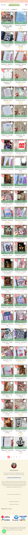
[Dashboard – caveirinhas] (20, 334)
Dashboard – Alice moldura (20, 135)
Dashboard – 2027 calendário (7, 83)
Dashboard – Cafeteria (20, 271)
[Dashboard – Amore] (20, 145)
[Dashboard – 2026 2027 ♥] (7, 57)
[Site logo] (14, 4)
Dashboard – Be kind (7, 203)
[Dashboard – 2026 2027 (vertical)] (20, 37)
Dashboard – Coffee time (7, 450)
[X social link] (11, 1)
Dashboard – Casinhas (20, 307)
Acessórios (7, 9)
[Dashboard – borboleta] (20, 213)
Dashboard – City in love (7, 378)
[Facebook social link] (9, 1)
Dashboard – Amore (20, 153)
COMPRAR (7, 22)
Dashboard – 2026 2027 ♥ (7, 64)
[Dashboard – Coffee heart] (20, 405)
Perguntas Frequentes (14, 501)
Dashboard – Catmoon (20, 324)
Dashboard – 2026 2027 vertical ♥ (20, 65)
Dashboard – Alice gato (7, 135)
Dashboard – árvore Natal (7, 169)
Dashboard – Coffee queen (21, 431)
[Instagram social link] (13, 1)
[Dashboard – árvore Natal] (7, 162)
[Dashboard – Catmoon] (20, 316)
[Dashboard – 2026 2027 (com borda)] (7, 37)
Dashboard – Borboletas (7, 238)
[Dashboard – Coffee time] (7, 443)
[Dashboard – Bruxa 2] (7, 247)
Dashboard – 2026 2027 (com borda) (7, 45)
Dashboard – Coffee (21, 378)
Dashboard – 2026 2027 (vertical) (20, 45)
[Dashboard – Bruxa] (20, 231)
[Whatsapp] (4, 531)
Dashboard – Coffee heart (20, 412)
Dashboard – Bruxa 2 (7, 255)
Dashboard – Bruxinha (21, 255)
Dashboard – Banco (7, 187)
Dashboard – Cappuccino (7, 307)
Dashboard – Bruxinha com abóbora (7, 272)
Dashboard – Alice (7, 100)
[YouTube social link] (15, 1)
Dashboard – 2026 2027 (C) (20, 26)
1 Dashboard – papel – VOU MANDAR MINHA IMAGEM (7, 27)
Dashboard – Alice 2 (20, 100)
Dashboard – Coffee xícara (21, 451)
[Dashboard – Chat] (7, 352)
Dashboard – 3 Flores (21, 82)
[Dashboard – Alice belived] (7, 111)
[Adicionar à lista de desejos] (11, 13)
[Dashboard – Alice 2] (20, 93)
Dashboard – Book (20, 203)
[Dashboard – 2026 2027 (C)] (20, 18)
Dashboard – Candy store (21, 289)
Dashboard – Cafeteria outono (7, 290)
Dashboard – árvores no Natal (20, 170)
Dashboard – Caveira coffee (7, 343)
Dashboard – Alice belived (7, 118)
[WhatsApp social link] (19, 1)
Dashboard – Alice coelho (21, 118)
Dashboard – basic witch (20, 187)
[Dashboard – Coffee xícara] (20, 443)
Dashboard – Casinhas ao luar (7, 324)
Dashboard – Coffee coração (7, 413)
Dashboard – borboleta (20, 220)
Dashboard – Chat (7, 360)
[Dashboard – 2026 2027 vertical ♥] (20, 57)
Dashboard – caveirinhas (21, 342)
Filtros (25, 9)
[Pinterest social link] (17, 1)
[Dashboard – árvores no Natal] (20, 162)
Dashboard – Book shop (7, 220)
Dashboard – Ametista (7, 153)
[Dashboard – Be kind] (7, 196)
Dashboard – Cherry (20, 360)
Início (2, 9)
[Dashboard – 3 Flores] (20, 74)
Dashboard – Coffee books (7, 395)
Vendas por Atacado (14, 504)
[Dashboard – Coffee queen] (20, 423)
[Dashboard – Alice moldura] (20, 127)
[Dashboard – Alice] (7, 93)
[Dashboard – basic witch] (20, 180)
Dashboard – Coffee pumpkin (7, 431)
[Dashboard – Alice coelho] (20, 111)
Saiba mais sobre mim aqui (14, 477)
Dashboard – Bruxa (20, 238)
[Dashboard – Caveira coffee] (7, 334)
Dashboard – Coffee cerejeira (21, 395)
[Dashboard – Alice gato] (7, 127)
